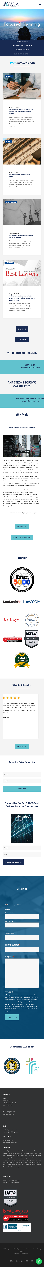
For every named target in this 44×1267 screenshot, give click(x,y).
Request (9, 956)
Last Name (9, 921)
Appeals (8, 141)
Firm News (9, 263)
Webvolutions (25, 1253)
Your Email (10, 933)
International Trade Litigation (22, 46)
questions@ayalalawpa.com (11, 1132)
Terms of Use (32, 1249)
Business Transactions (22, 54)
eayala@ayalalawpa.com (10, 1130)
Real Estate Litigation (22, 50)
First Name (9, 913)
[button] (40, 4)
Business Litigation (22, 42)
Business (9, 76)
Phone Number (12, 945)
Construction (11, 202)
